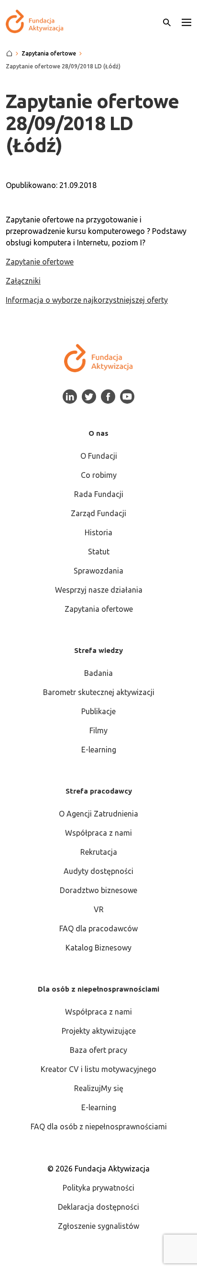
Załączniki (23, 280)
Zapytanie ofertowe (40, 261)
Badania (98, 673)
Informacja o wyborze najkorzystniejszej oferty (87, 300)
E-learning (98, 749)
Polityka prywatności (98, 1187)
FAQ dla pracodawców (98, 928)
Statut (98, 551)
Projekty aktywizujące (99, 1031)
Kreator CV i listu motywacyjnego (98, 1069)
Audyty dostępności (98, 871)
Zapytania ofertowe (99, 609)
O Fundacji (98, 456)
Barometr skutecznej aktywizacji (98, 692)
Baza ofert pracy (98, 1050)
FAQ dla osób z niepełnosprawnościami (99, 1126)
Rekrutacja (98, 852)
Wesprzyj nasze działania (98, 589)
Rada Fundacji (98, 494)
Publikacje (98, 711)
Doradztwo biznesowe (98, 890)
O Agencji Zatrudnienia (98, 813)
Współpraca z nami (98, 832)
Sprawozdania (98, 570)
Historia (98, 532)
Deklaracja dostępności (98, 1207)
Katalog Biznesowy (98, 947)
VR (99, 909)
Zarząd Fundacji (98, 513)
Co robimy (99, 475)
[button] (186, 21)
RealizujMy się (98, 1088)
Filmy (98, 730)
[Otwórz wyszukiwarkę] (167, 21)
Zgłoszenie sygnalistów (98, 1226)
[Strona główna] (9, 53)
